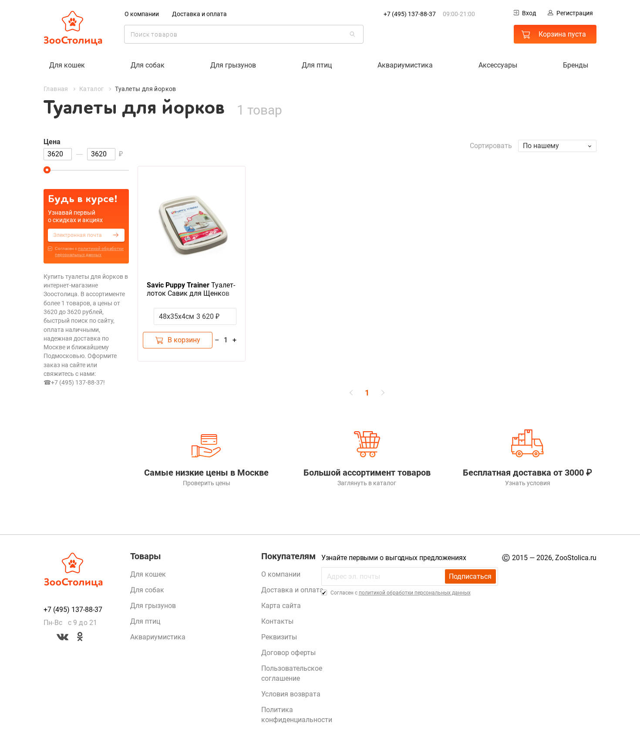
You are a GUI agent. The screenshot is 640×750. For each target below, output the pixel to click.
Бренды (575, 65)
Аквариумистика (405, 65)
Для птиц (317, 65)
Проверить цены (206, 483)
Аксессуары (497, 65)
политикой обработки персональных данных (415, 593)
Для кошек (67, 65)
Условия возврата (290, 694)
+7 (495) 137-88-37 (410, 13)
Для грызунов (233, 65)
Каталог (91, 88)
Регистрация (574, 13)
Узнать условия (527, 483)
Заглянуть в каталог (366, 483)
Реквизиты (279, 637)
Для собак (148, 65)
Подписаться (470, 576)
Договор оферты (288, 653)
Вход (529, 13)
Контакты (277, 621)
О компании (142, 13)
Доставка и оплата (199, 13)
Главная (56, 88)
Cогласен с (89, 251)
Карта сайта (281, 605)
